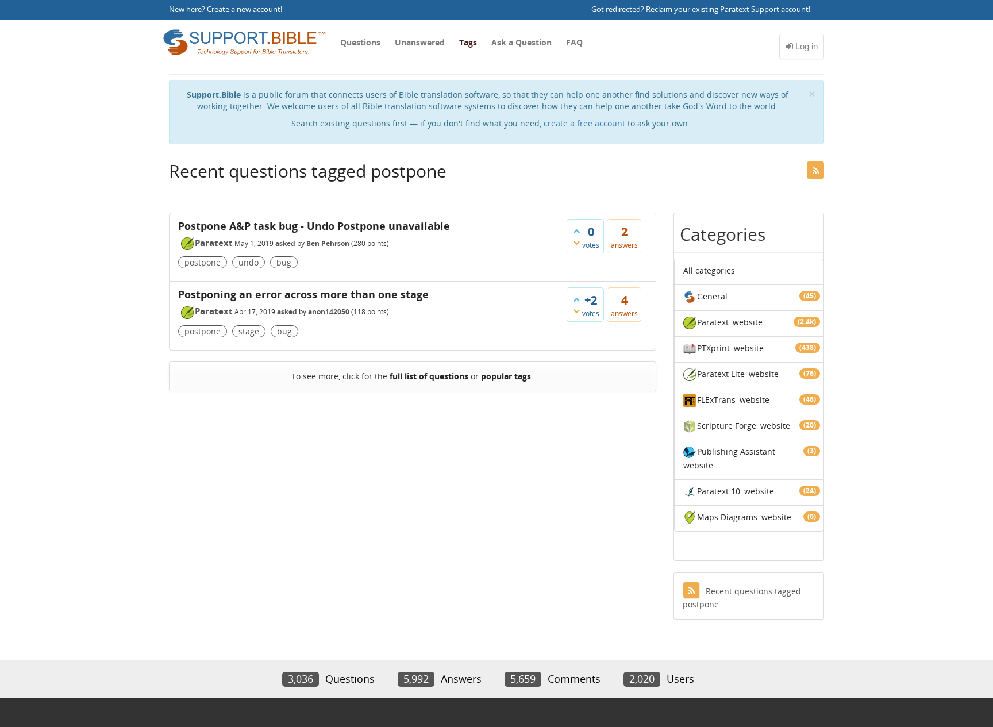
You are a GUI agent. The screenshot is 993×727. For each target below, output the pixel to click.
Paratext (214, 242)
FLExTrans (716, 399)
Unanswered (420, 42)
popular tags (506, 376)
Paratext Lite (721, 373)
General (712, 296)
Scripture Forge (726, 425)
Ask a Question (521, 42)
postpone (202, 262)
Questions (360, 42)
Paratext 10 (718, 491)
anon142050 (328, 312)
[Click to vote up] (576, 231)
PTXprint (713, 348)
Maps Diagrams (727, 516)
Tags (468, 42)
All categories (709, 270)
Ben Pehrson (327, 243)
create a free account (584, 123)
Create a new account (243, 9)
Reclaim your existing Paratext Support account (727, 9)
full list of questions (429, 376)
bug (283, 262)
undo (248, 262)
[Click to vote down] (576, 242)
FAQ (574, 42)
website (748, 322)
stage (248, 331)
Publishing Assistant (736, 451)
